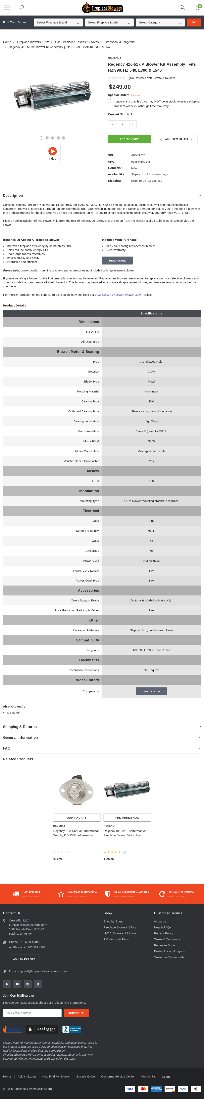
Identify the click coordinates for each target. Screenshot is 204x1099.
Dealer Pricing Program (169, 951)
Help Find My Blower (56, 1076)
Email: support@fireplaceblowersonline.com (38, 971)
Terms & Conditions (167, 939)
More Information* (32, 896)
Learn (166, 1076)
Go (194, 22)
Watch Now (151, 691)
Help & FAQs (162, 927)
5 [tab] (63, 138)
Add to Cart (76, 817)
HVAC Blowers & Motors (120, 933)
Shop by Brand (113, 921)
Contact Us (148, 1076)
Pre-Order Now (127, 817)
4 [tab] (58, 138)
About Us (160, 921)
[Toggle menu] (7, 8)
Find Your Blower (15, 22)
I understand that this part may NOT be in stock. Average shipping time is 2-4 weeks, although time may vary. (157, 104)
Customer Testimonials (169, 957)
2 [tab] (47, 138)
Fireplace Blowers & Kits (33, 42)
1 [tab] (41, 138)
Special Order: (124, 95)
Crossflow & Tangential (120, 42)
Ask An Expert (24, 959)
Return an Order (164, 945)
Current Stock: (120, 114)
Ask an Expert (27, 1076)
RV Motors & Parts (116, 939)
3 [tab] (52, 138)
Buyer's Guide (85, 1076)
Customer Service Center (118, 1076)
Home (7, 42)
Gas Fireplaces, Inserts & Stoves (77, 42)
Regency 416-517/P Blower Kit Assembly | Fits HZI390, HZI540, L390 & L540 (60, 47)
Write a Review (165, 78)
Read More (117, 260)
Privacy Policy (163, 933)
